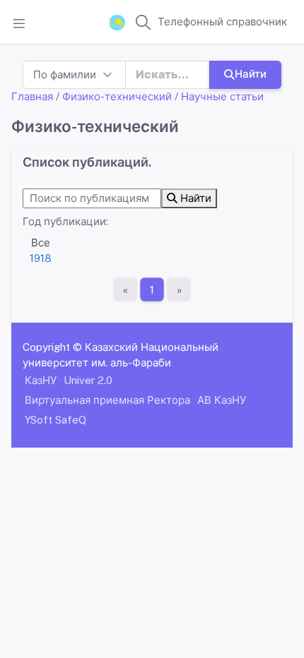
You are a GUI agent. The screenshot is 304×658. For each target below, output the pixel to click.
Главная (32, 96)
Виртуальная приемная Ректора (107, 400)
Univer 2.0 (88, 380)
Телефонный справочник (222, 22)
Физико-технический (117, 96)
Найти (251, 74)
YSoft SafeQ (55, 420)
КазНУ (41, 380)
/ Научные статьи (219, 96)
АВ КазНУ (221, 400)
